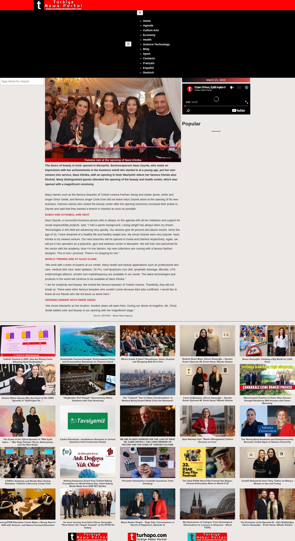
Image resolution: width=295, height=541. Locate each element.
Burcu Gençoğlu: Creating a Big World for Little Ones (267, 360)
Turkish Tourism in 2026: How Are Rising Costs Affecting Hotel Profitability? (27, 360)
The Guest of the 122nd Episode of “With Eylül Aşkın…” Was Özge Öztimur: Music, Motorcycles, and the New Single (27, 442)
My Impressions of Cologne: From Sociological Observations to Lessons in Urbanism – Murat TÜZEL (207, 525)
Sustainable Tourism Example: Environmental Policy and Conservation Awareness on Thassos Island (87, 360)
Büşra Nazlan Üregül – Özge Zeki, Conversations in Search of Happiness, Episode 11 (147, 523)
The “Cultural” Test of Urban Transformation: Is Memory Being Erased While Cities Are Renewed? (147, 399)
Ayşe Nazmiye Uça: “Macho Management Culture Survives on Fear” (207, 440)
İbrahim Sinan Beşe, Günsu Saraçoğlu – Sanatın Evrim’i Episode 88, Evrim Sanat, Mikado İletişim (207, 360)
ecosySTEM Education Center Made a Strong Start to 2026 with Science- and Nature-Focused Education (27, 523)
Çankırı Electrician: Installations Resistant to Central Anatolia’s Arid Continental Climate (87, 440)
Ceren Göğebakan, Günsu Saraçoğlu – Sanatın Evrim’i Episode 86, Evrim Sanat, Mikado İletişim (208, 399)
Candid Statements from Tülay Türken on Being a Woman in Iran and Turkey (267, 482)
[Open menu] (128, 44)
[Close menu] (140, 12)
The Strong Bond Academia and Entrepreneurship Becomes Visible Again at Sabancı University (267, 440)
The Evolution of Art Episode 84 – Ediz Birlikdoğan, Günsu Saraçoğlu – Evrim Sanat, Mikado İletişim (267, 523)
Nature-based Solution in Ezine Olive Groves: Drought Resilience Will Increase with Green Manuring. (267, 400)
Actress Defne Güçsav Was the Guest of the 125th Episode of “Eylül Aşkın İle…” (28, 399)
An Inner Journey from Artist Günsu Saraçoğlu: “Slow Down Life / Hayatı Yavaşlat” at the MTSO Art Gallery (87, 525)
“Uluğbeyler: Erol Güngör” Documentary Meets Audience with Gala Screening (87, 399)
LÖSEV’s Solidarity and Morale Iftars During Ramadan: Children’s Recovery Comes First (28, 482)
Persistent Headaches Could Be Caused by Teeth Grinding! (147, 482)
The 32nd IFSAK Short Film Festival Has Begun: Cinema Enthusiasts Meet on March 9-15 (208, 482)
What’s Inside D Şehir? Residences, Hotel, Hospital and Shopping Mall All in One (147, 360)
